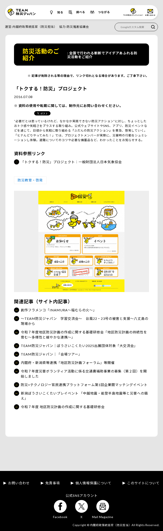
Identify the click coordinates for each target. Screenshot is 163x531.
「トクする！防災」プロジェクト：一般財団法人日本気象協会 (71, 162)
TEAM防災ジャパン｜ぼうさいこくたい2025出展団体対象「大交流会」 (79, 346)
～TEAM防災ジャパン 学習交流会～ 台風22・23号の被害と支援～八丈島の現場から (84, 321)
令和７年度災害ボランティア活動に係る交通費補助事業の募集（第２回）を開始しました (84, 373)
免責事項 (52, 483)
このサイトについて (143, 483)
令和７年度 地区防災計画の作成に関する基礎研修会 (63, 407)
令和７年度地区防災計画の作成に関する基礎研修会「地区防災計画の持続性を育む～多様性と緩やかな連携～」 (84, 334)
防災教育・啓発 (30, 180)
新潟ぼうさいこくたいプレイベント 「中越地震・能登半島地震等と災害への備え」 (84, 395)
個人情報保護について (93, 483)
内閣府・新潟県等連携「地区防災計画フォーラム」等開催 (68, 363)
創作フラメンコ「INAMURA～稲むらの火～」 (59, 310)
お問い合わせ (19, 483)
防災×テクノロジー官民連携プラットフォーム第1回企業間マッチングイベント (84, 385)
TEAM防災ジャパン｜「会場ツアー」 (51, 354)
